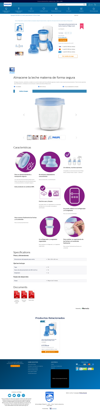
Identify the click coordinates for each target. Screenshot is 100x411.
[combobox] (72, 4)
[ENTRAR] (90, 4)
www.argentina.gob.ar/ (25, 400)
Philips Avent (20, 20)
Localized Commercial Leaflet (16, 301)
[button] (34, 114)
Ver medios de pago (68, 56)
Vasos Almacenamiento (41, 20)
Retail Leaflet (31, 300)
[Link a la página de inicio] (16, 20)
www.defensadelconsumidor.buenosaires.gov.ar (16, 405)
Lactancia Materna (28, 20)
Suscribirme (15, 366)
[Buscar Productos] (84, 4)
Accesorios (34, 20)
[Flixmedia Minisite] (12, 73)
